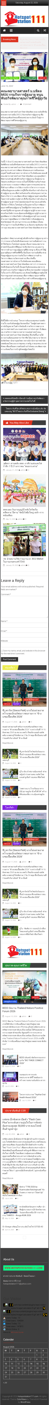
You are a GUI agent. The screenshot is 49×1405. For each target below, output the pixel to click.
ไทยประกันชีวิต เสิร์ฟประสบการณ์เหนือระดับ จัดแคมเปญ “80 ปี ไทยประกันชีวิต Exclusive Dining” (25, 409)
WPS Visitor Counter (17, 1332)
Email (4, 631)
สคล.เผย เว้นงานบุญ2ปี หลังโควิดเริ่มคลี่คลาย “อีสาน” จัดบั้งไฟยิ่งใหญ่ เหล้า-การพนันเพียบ (23, 512)
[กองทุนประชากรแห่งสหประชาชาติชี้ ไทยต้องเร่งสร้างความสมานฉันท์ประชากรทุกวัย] (10, 1077)
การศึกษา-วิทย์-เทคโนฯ (10, 78)
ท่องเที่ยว (7, 700)
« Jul (5, 1382)
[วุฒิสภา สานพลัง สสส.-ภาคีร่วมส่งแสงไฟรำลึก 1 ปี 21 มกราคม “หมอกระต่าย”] (24, 444)
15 (37, 1364)
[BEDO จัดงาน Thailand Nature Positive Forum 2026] (24, 987)
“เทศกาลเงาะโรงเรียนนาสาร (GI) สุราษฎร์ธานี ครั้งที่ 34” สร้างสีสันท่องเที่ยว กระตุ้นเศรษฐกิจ (32, 791)
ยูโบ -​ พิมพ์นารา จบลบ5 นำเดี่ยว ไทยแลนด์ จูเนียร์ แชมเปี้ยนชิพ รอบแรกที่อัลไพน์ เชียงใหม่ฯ (32, 931)
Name (4, 621)
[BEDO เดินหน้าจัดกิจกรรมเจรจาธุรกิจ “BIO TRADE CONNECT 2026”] (10, 1059)
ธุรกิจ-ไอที (17, 700)
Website (4, 641)
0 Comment (26, 104)
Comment (6, 594)
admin (23, 470)
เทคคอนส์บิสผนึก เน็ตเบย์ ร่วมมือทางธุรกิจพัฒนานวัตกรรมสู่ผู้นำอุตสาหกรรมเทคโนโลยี (23, 399)
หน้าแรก (42, 78)
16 (44, 1364)
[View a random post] (45, 30)
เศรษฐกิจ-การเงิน (10, 1002)
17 (6, 1368)
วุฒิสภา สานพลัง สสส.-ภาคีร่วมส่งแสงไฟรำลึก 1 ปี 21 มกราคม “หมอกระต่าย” (22, 465)
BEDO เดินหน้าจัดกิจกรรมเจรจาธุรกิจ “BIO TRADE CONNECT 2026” (32, 1060)
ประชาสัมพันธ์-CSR (31, 700)
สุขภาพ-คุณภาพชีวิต (29, 78)
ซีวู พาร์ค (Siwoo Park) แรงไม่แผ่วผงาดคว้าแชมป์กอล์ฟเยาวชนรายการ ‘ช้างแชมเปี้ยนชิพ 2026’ (23, 713)
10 (6, 1364)
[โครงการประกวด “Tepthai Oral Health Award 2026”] (10, 1096)
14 (31, 1364)
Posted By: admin (9, 104)
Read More (7, 743)
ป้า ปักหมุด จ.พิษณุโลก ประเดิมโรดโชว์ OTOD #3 (22, 1227)
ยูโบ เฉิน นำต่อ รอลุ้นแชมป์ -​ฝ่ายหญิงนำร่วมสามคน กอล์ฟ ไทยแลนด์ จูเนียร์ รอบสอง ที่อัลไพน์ (32, 774)
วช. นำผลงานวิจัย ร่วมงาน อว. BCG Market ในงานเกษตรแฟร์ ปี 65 (23, 560)
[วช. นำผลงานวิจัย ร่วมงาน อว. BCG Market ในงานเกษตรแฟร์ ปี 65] (24, 539)
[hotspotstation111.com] (25, 19)
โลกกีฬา (16, 704)
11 (12, 1364)
